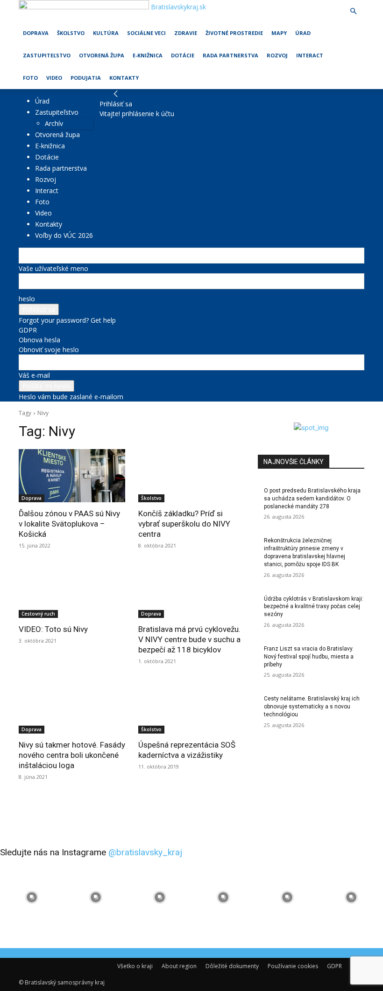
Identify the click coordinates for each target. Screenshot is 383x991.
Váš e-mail (34, 375)
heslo (27, 298)
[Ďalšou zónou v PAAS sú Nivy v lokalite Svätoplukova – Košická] (72, 475)
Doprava (36, 32)
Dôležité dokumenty (232, 966)
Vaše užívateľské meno (53, 268)
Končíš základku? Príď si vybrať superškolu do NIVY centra (184, 524)
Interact (309, 55)
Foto (30, 77)
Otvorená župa (101, 55)
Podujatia (86, 77)
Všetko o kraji (135, 966)
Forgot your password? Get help (67, 320)
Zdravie (185, 32)
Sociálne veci (146, 32)
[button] (353, 11)
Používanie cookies (293, 966)
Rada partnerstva (230, 55)
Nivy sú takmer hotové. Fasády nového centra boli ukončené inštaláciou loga (72, 755)
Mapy (279, 32)
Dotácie (182, 55)
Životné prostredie (234, 32)
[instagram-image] (32, 897)
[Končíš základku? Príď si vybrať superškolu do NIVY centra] (191, 475)
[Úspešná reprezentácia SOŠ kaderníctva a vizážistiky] (191, 707)
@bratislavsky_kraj (145, 852)
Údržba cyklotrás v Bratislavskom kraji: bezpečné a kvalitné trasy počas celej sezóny (313, 607)
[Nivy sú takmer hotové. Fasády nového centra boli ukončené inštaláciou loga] (72, 707)
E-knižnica (148, 55)
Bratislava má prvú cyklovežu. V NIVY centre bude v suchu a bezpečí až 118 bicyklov (189, 639)
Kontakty (124, 77)
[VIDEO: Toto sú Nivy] (72, 591)
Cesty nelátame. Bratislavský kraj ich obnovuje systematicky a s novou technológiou (312, 706)
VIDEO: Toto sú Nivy (53, 629)
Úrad (303, 32)
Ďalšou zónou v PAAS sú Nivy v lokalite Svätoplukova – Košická (69, 524)
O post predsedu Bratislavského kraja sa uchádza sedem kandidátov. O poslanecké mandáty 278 (312, 498)
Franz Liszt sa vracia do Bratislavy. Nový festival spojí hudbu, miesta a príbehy (309, 656)
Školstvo (71, 32)
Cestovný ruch (38, 613)
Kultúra (106, 32)
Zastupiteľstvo (47, 55)
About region (179, 966)
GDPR (28, 330)
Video (54, 77)
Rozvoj (277, 55)
